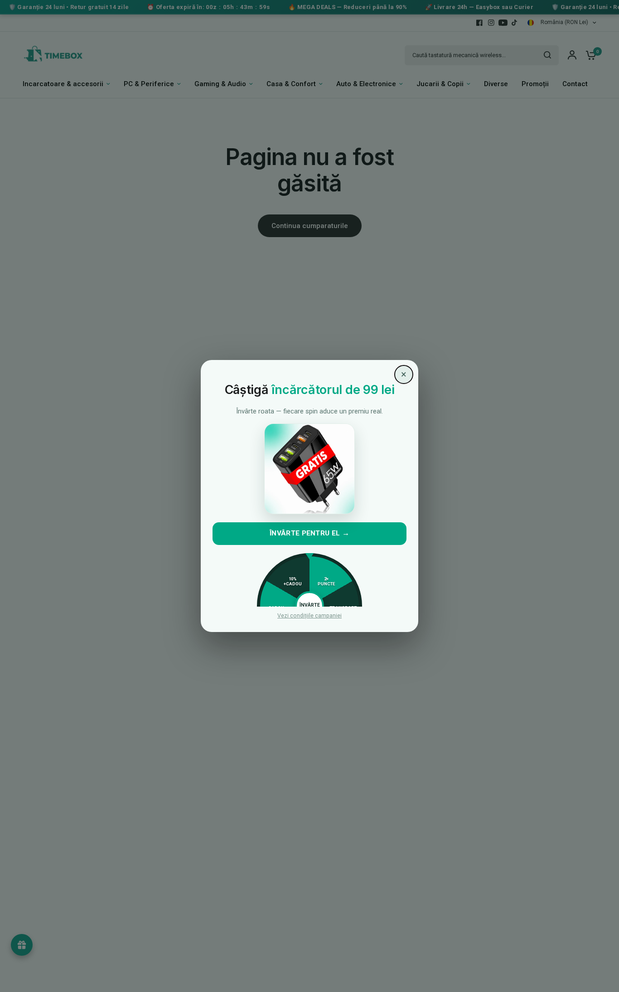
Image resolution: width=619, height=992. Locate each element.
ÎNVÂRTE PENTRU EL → (309, 533)
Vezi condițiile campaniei (309, 616)
